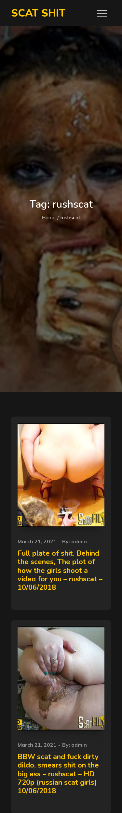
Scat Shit (38, 13)
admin (79, 541)
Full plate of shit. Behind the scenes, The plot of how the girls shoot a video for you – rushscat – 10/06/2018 (60, 570)
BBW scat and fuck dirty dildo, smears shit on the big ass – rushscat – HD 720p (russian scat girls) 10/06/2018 (58, 774)
